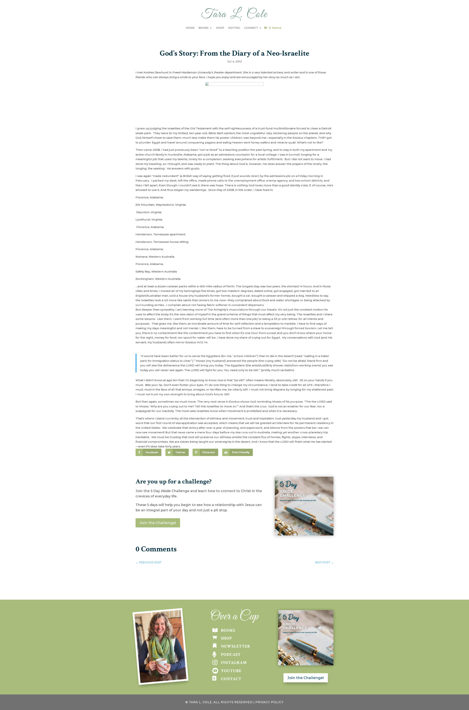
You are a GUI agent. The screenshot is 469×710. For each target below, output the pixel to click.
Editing (234, 27)
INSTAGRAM (234, 662)
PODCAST (231, 654)
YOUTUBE (231, 671)
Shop (220, 27)
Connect (251, 27)
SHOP (226, 638)
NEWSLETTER (235, 646)
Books (203, 27)
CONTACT (231, 679)
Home (190, 27)
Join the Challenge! (158, 523)
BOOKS (228, 630)
